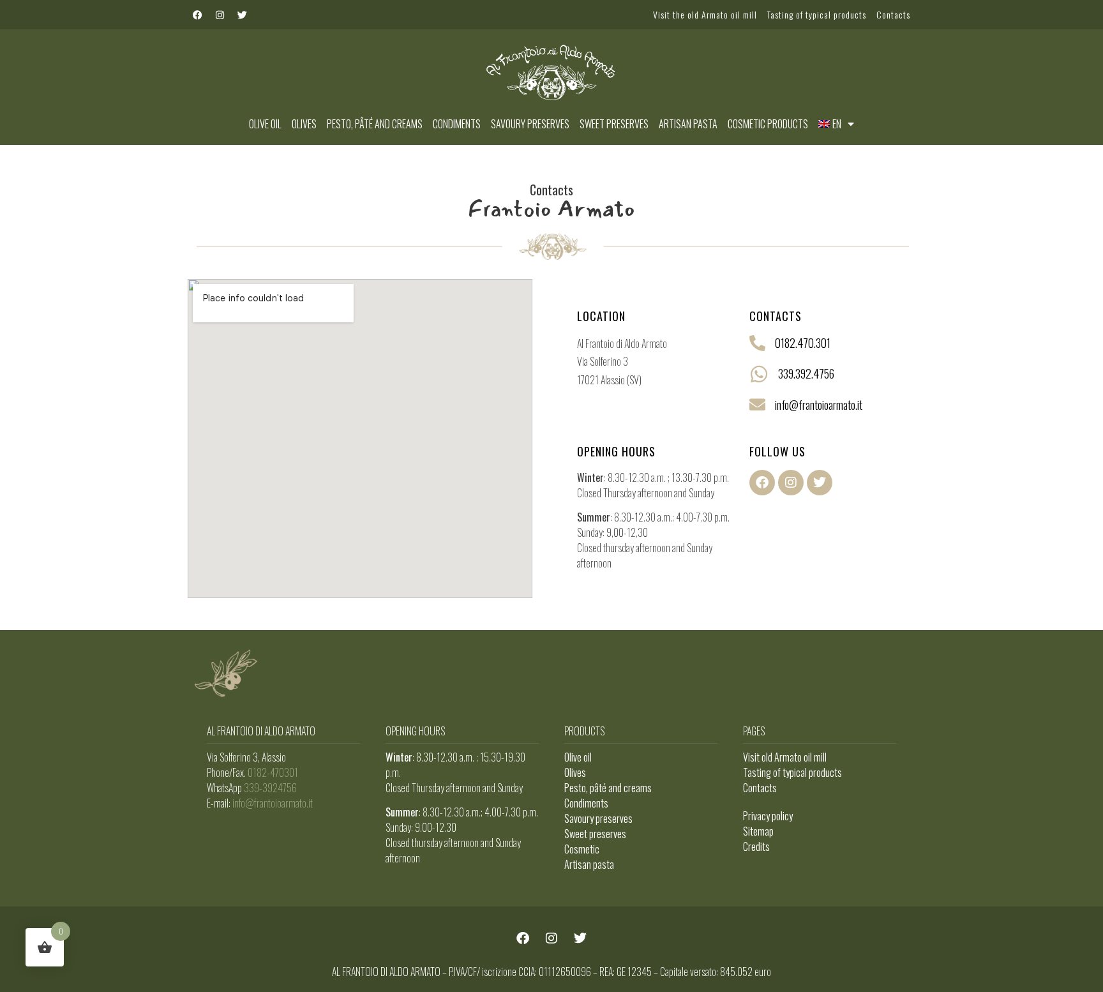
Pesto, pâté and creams (375, 124)
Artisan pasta (688, 124)
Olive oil (265, 124)
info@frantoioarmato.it (818, 404)
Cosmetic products (768, 124)
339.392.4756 (806, 373)
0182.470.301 (802, 342)
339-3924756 (270, 787)
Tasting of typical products (816, 14)
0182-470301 (273, 772)
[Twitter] (241, 14)
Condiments (457, 124)
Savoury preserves (530, 124)
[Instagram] (219, 14)
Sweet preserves (614, 124)
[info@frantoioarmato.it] (757, 404)
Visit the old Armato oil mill (705, 14)
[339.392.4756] (759, 374)
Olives (304, 124)
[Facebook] (197, 14)
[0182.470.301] (757, 343)
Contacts (893, 14)
